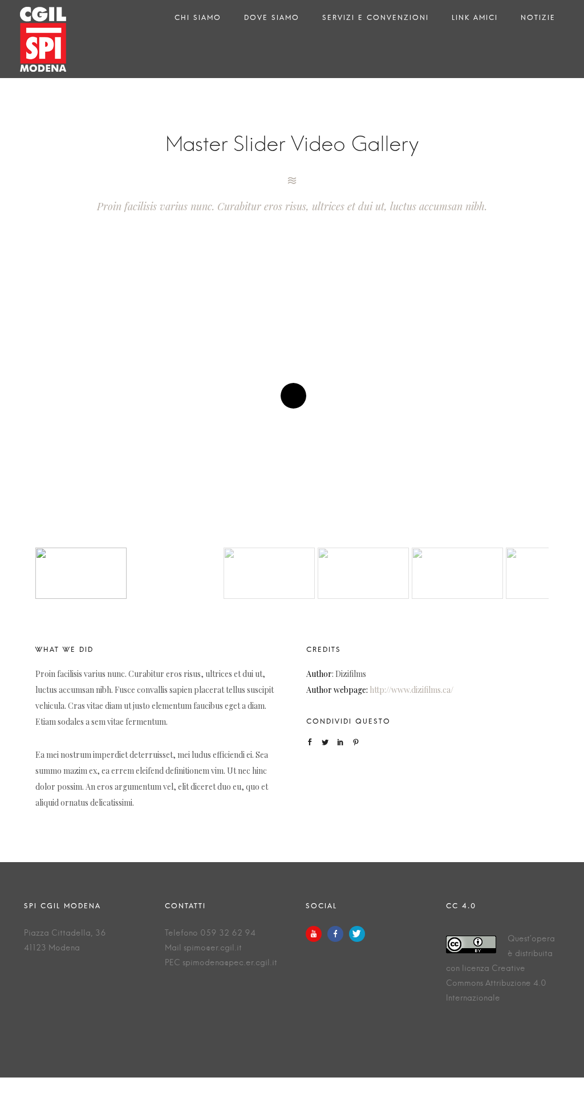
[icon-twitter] (357, 934)
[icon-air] (292, 181)
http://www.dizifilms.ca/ (411, 689)
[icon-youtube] (316, 934)
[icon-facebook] (338, 934)
